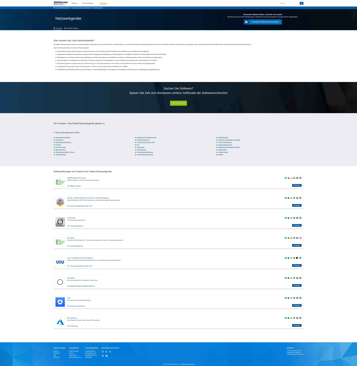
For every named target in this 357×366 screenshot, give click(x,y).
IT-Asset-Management (225, 142)
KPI (138, 145)
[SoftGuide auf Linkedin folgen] (106, 351)
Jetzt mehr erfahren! (178, 103)
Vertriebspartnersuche (90, 353)
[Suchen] (301, 3)
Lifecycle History (61, 147)
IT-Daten (58, 145)
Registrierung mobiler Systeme (65, 152)
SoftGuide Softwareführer (62, 7)
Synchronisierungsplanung (145, 154)
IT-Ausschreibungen (90, 351)
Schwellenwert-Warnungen (145, 152)
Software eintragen (74, 351)
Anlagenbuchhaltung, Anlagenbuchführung (82, 286)
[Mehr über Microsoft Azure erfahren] (178, 322)
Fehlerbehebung (223, 137)
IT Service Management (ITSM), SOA (80, 206)
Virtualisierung (73, 326)
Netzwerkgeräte (98, 7)
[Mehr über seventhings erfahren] (178, 282)
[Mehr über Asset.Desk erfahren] (178, 242)
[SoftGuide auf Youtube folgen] (106, 355)
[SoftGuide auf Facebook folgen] (102, 351)
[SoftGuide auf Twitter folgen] (110, 351)
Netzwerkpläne (141, 150)
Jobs (55, 355)
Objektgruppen (222, 150)
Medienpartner (73, 355)
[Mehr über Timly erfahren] (178, 302)
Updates (220, 154)
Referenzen (57, 353)
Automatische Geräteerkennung (146, 137)
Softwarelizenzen (61, 154)
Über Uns (56, 351)
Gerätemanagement (143, 140)
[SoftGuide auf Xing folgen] (102, 355)
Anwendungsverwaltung (63, 137)
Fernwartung (59, 140)
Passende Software (72, 28)
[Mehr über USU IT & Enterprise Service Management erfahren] (178, 262)
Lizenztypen (140, 147)
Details (297, 185)
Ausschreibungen (87, 3)
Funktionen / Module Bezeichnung (82, 7)
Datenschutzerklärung (188, 364)
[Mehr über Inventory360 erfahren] (178, 222)
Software (74, 3)
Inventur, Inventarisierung (77, 306)
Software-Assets (223, 152)
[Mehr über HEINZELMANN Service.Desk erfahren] (178, 182)
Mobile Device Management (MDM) (229, 147)
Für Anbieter (103, 3)
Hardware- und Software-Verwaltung (229, 140)
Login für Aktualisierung (75, 357)
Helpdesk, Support (75, 186)
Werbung (71, 353)
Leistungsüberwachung (225, 145)
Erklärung (59, 28)
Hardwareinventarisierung (63, 142)
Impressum (56, 357)
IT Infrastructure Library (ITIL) (146, 142)
